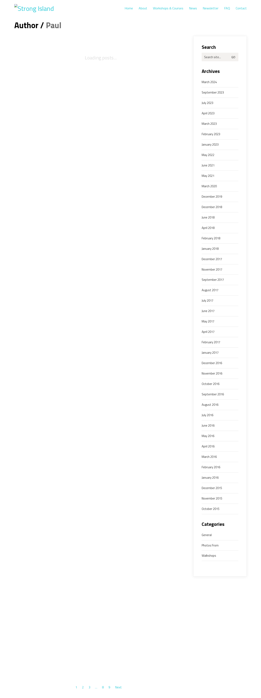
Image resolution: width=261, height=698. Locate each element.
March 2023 (209, 124)
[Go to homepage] (39, 8)
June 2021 (208, 165)
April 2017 (208, 332)
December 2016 (212, 363)
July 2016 (207, 415)
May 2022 (208, 155)
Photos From (210, 545)
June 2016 (208, 426)
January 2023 (210, 145)
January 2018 (210, 249)
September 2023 (213, 92)
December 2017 (212, 259)
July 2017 (207, 301)
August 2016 (210, 405)
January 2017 (210, 353)
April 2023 (208, 113)
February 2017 (211, 342)
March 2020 (209, 186)
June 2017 (208, 311)
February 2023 (211, 134)
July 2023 (207, 103)
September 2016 (213, 394)
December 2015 (212, 488)
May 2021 (208, 176)
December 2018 (212, 207)
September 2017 (213, 280)
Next (119, 687)
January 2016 (210, 478)
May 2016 (208, 436)
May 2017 (208, 321)
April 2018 (208, 228)
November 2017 (212, 270)
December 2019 (212, 197)
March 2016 (209, 457)
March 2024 (209, 82)
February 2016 (211, 467)
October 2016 (210, 384)
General (207, 535)
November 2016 (212, 373)
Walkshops (209, 556)
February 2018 (211, 238)
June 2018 (208, 217)
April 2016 (208, 446)
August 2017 (210, 290)
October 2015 (210, 509)
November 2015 (212, 498)
